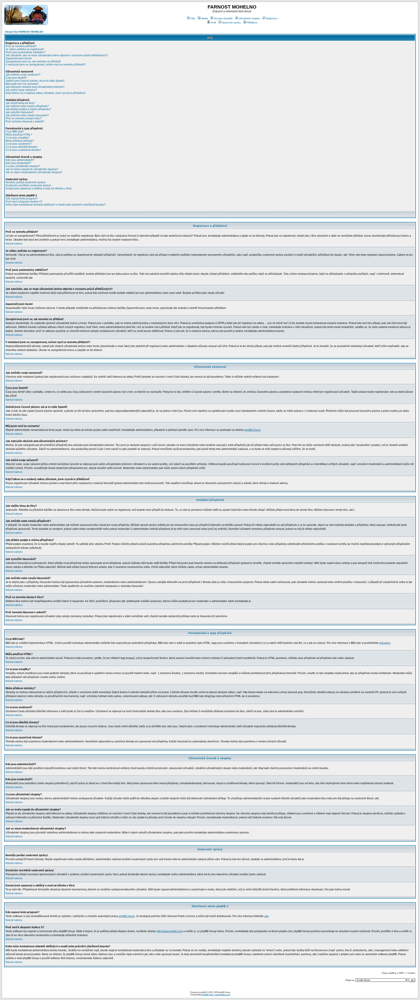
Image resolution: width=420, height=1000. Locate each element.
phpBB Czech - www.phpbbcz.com (216, 994)
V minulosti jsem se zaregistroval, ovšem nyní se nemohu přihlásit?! (45, 64)
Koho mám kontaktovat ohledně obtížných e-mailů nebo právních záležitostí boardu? (55, 204)
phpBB (203, 992)
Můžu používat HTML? (18, 134)
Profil (213, 22)
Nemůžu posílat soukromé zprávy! (25, 182)
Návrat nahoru (14, 243)
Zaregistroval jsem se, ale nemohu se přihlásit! (33, 61)
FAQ (192, 18)
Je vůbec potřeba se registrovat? (24, 49)
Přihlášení (252, 22)
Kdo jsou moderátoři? (18, 163)
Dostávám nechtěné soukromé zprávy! (28, 185)
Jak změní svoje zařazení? (21, 90)
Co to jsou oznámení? (18, 143)
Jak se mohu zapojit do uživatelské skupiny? (31, 169)
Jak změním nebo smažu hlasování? (27, 115)
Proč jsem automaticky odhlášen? (25, 52)
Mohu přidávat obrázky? (19, 140)
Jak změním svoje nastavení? (22, 74)
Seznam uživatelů (223, 18)
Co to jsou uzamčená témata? (23, 149)
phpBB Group (252, 429)
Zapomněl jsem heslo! (18, 58)
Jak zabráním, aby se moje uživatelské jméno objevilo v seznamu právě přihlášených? (56, 55)
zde (266, 916)
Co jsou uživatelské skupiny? (22, 166)
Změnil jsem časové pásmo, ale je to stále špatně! (34, 80)
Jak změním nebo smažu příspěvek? (27, 106)
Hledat (204, 18)
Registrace (271, 18)
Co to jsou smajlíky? (17, 137)
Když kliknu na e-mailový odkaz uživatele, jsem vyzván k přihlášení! (45, 93)
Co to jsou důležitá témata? (21, 146)
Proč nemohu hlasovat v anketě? (24, 121)
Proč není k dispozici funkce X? (23, 201)
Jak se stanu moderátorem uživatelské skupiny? (33, 172)
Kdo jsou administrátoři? (19, 160)
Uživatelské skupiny (249, 18)
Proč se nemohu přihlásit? (21, 46)
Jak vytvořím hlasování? (19, 112)
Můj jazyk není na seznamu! (21, 83)
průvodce (384, 642)
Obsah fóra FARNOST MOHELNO (24, 31)
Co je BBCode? (14, 131)
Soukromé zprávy (231, 22)
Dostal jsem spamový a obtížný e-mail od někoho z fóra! (38, 188)
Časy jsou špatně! (16, 77)
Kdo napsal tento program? (21, 198)
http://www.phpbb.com (170, 931)
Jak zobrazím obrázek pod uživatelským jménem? (35, 86)
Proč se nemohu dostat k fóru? (23, 118)
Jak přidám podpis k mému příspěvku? (28, 109)
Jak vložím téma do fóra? (20, 103)
